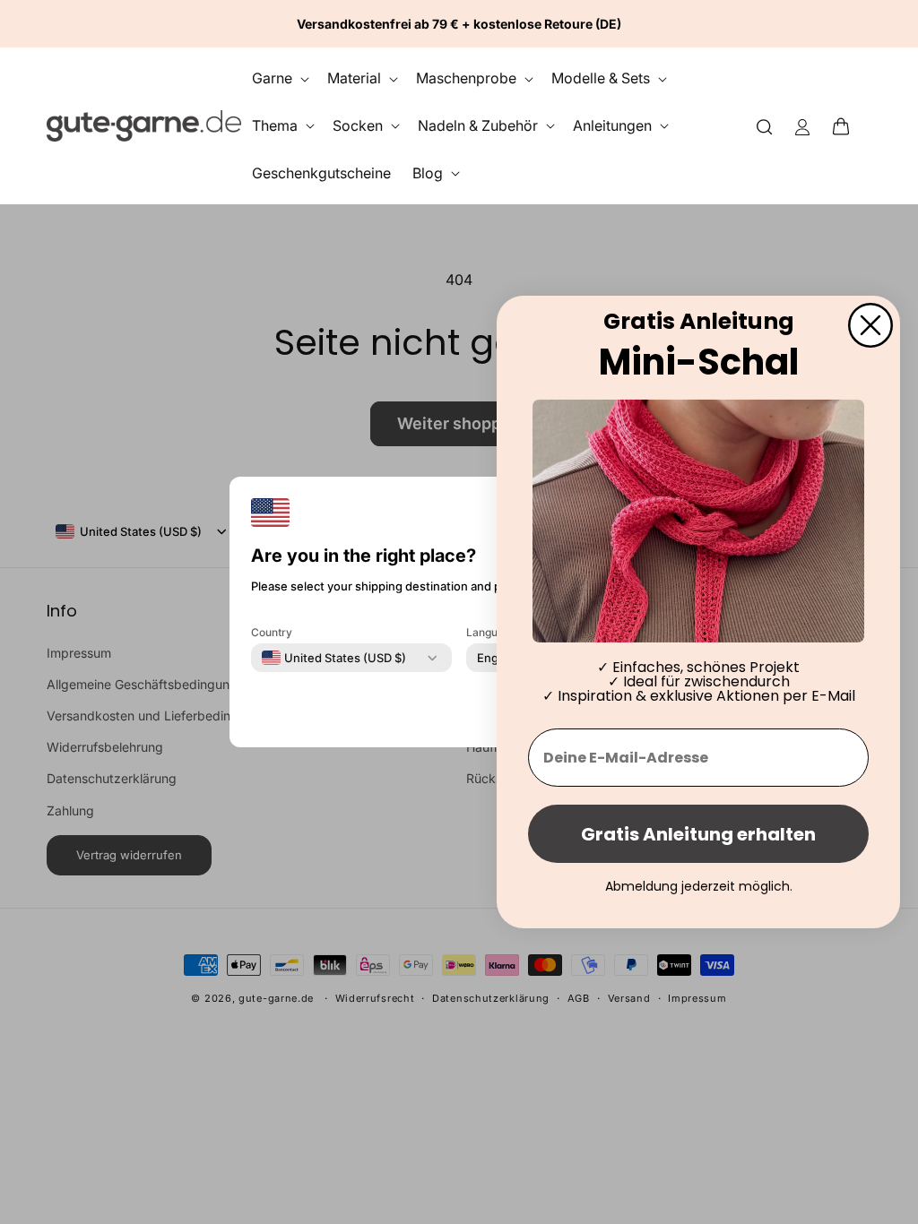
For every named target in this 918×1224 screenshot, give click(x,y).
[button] (846, 125)
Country (271, 632)
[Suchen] (765, 126)
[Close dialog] (870, 325)
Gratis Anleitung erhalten (698, 834)
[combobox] (334, 658)
